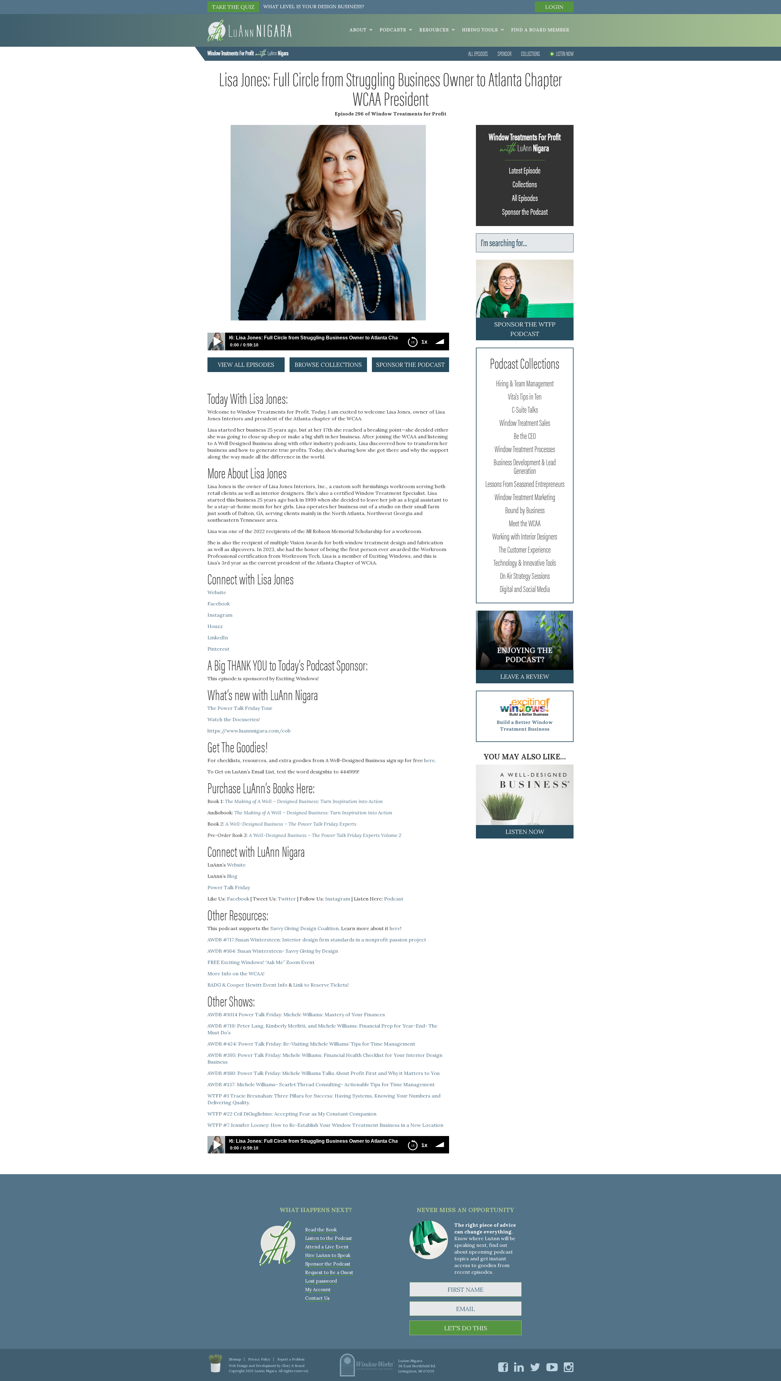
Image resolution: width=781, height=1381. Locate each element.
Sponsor (504, 53)
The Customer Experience (525, 549)
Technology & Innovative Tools (525, 562)
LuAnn (247, 52)
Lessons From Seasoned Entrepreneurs (524, 483)
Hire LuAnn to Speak (328, 1255)
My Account (318, 1289)
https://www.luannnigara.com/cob (248, 731)
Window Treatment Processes (525, 448)
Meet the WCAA (525, 523)
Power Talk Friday (228, 887)
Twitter (287, 899)
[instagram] (569, 1367)
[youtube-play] (552, 1367)
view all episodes (246, 364)
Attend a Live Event (327, 1247)
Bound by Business (525, 509)
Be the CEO (525, 435)
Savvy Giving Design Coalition (304, 928)
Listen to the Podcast (328, 1238)
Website (216, 592)
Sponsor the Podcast (525, 211)
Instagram (219, 615)
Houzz (215, 626)
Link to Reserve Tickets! (321, 985)
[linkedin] (519, 1367)
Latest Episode (525, 170)
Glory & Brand (293, 1366)
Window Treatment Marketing (525, 496)
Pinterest (218, 649)
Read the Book (321, 1230)
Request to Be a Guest (329, 1272)
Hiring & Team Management (525, 383)
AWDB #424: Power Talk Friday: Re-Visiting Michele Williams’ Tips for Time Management (311, 1044)
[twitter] (535, 1367)
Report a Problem (290, 1359)
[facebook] (503, 1367)
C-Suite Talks (525, 409)
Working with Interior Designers (524, 536)
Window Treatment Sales (524, 422)
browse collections (328, 364)
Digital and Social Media (525, 588)
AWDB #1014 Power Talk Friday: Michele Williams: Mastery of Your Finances (296, 1014)
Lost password (321, 1281)
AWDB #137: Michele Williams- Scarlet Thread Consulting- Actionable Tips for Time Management (321, 1084)
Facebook (218, 604)
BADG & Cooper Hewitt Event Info (247, 985)
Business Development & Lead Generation (525, 465)
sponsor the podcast (410, 364)
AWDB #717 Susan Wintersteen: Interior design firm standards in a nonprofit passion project (316, 940)
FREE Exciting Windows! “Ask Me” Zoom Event (261, 962)
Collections (530, 53)
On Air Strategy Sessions (525, 575)
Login (554, 6)
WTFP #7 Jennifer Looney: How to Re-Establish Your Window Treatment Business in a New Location (325, 1125)
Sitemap (235, 1359)
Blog (232, 876)
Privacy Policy (259, 1359)
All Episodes (478, 53)
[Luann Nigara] (249, 30)
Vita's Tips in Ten (525, 396)
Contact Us (317, 1298)
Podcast (393, 899)
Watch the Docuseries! (233, 719)
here (429, 760)
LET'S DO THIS (465, 1328)
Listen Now (565, 53)
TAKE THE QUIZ (233, 6)
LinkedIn (217, 637)
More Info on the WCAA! (236, 973)
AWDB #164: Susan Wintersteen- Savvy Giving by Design (272, 951)
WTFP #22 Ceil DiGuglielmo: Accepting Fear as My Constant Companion (291, 1114)
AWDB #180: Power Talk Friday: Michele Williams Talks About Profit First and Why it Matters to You (323, 1073)
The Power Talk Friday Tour (239, 708)
